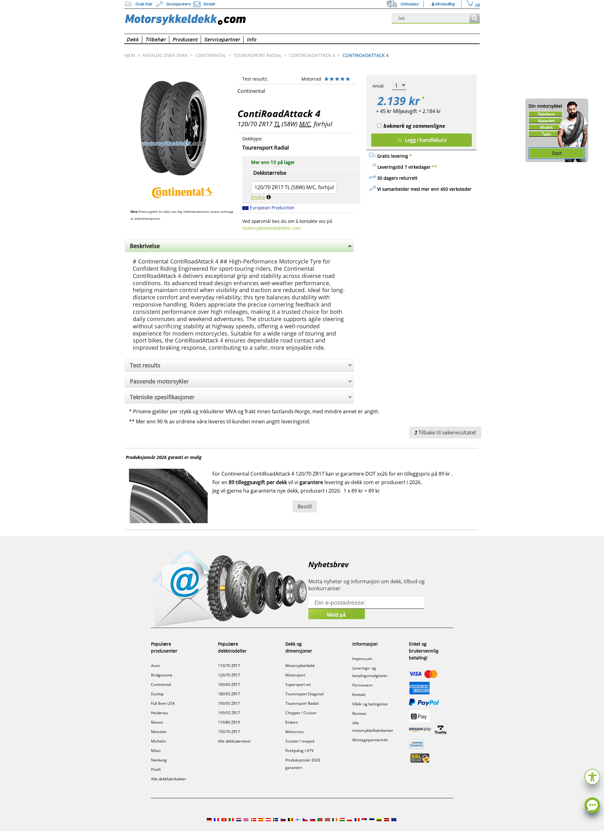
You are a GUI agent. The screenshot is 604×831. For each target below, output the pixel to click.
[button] (592, 776)
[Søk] (474, 18)
